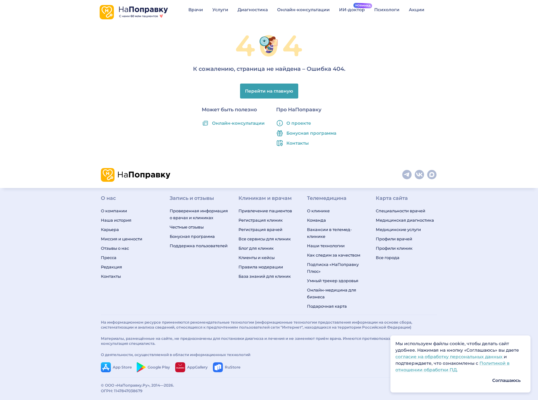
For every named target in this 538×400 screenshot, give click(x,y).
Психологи (386, 9)
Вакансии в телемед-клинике (329, 233)
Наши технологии (326, 245)
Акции (416, 9)
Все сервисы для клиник (264, 238)
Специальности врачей (400, 210)
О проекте (298, 123)
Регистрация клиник (260, 220)
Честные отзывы (187, 226)
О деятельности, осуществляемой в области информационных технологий (175, 354)
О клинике (318, 210)
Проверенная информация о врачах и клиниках (199, 214)
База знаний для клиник (264, 276)
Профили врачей (394, 238)
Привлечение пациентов (265, 210)
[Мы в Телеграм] (407, 175)
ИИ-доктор (352, 9)
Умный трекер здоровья (332, 280)
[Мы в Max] (432, 175)
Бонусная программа (311, 133)
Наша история (116, 220)
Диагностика (253, 9)
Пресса (108, 257)
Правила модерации (260, 266)
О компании (114, 210)
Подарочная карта (327, 306)
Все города (387, 257)
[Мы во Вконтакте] (420, 175)
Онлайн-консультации (303, 9)
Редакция (111, 266)
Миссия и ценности (121, 238)
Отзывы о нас (115, 248)
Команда (316, 220)
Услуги (220, 9)
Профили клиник (394, 248)
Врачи (195, 9)
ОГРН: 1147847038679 (122, 390)
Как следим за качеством (333, 255)
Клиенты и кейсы (256, 257)
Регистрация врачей (260, 229)
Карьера (110, 229)
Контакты (297, 143)
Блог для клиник (256, 248)
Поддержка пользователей (199, 245)
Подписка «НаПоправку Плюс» (333, 268)
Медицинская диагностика (405, 220)
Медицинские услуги (398, 229)
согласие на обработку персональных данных (449, 356)
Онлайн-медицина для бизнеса (331, 293)
